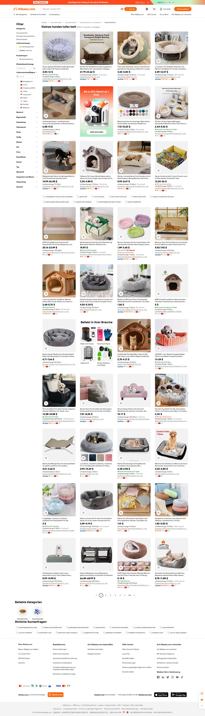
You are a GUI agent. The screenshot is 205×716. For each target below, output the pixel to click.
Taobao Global (110, 705)
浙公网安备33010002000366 (141, 712)
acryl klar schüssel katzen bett (145, 627)
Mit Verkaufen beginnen (166, 654)
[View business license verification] (124, 712)
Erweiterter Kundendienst (62, 663)
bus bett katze (100, 627)
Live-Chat (125, 654)
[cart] (154, 9)
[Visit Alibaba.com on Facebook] (158, 677)
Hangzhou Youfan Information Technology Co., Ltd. (96, 254)
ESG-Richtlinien (24, 658)
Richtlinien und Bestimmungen (64, 674)
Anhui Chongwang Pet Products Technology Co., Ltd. (59, 252)
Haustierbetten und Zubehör (90, 22)
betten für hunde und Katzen (67, 633)
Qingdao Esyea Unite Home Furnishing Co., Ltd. (171, 529)
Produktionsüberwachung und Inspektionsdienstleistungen (64, 668)
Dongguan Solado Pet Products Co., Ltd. (132, 310)
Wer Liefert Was (137, 705)
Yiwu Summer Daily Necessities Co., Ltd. (132, 529)
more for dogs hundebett (178, 633)
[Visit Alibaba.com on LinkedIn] (163, 677)
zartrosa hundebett (25, 633)
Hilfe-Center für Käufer (130, 649)
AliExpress (66, 705)
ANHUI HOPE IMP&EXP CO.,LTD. (129, 364)
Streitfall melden (128, 658)
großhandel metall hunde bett (79, 627)
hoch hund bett (99, 197)
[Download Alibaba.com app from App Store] (161, 694)
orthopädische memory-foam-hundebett (59, 197)
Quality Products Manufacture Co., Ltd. (169, 188)
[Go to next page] (134, 595)
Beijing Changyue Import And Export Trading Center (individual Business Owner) (59, 530)
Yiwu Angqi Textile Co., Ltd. (127, 77)
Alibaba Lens (23, 695)
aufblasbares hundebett (113, 633)
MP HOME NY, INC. (49, 132)
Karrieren (21, 663)
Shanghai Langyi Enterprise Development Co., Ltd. (59, 421)
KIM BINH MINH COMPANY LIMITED (168, 311)
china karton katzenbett (120, 627)
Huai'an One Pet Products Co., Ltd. (130, 476)
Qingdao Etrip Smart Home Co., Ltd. (55, 583)
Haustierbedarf (56, 22)
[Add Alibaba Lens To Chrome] (55, 694)
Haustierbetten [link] (110, 22)
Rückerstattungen (129, 663)
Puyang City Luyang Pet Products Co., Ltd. (170, 133)
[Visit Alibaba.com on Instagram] (172, 677)
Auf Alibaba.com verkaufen (167, 649)
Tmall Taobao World (89, 705)
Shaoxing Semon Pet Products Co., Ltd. (94, 186)
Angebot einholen (94, 654)
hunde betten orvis (45, 633)
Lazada (100, 705)
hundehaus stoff (157, 633)
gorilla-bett (83, 197)
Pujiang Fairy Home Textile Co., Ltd (167, 77)
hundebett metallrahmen (136, 633)
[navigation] (27, 309)
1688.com (76, 705)
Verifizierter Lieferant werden (167, 663)
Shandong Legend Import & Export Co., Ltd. (171, 366)
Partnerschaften (163, 667)
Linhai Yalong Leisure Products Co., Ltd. (57, 79)
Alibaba (44, 22)
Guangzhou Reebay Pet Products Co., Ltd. (132, 132)
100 (129, 595)
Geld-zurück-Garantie (61, 654)
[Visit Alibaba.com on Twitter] (167, 677)
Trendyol (126, 705)
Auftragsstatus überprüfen (167, 658)
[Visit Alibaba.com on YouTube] (177, 677)
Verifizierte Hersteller (95, 649)
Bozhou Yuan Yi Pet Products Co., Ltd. (93, 583)
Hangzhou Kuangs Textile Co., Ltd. (167, 252)
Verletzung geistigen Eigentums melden (137, 667)
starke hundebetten (134, 202)
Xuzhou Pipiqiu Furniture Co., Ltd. (167, 474)
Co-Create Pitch (24, 654)
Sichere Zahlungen (60, 649)
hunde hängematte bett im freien (109, 202)
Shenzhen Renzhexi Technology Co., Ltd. (132, 257)
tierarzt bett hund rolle (118, 197)
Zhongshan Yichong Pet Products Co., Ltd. (58, 186)
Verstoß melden (128, 672)
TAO (119, 705)
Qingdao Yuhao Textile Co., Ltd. (91, 529)
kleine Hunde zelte (139, 197)
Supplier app (99, 695)
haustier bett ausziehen (84, 202)
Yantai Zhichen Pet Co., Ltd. (90, 77)
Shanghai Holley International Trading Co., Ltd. (134, 585)
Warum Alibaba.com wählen (28, 649)
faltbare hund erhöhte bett (53, 627)
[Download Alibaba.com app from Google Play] (179, 694)
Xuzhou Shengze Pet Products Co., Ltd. (56, 474)
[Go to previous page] (96, 595)
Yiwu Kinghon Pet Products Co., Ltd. (55, 311)
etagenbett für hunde (91, 633)
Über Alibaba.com (25, 644)
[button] (122, 9)
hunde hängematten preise (28, 627)
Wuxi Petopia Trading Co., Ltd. (91, 310)
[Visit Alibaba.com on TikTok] (182, 677)
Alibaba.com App (145, 695)
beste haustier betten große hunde (57, 202)
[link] (202, 693)
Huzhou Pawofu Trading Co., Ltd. (92, 419)
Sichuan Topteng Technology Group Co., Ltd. (58, 364)
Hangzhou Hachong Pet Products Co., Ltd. (132, 186)
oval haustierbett (168, 627)
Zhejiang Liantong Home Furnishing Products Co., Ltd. (134, 419)
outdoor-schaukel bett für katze (163, 197)
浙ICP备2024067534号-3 (163, 712)
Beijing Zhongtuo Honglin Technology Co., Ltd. (171, 421)
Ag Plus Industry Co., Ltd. (89, 474)
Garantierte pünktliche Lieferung (65, 658)
